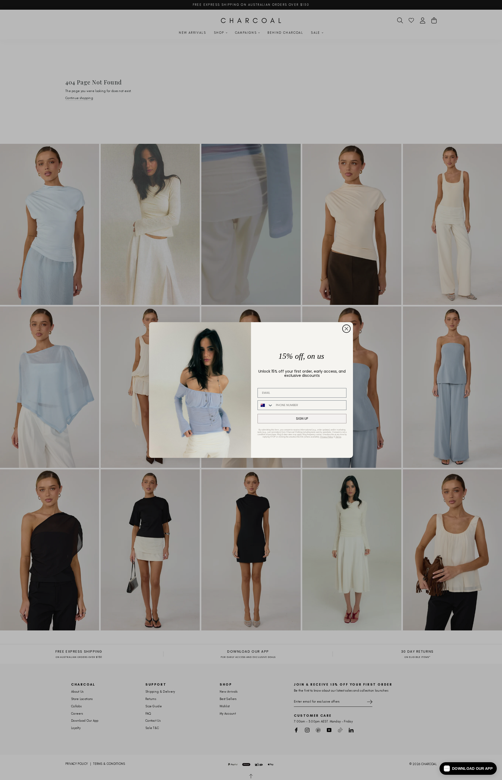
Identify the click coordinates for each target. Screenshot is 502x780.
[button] (468, 768)
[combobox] (265, 405)
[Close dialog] (346, 329)
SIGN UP (302, 418)
